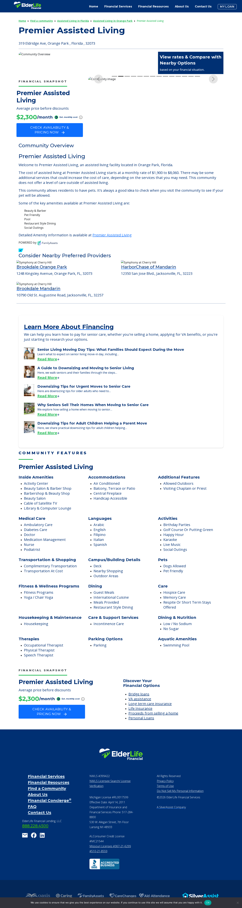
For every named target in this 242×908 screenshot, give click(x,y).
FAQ (32, 816)
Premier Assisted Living (112, 244)
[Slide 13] (191, 144)
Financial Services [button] (118, 6)
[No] (237, 902)
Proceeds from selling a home (153, 722)
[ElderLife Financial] (27, 7)
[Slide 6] (146, 144)
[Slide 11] (178, 144)
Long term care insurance (150, 713)
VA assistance (139, 708)
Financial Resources (48, 791)
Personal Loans (141, 727)
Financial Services (46, 785)
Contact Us (203, 6)
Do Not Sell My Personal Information (180, 800)
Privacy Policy (165, 790)
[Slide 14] (197, 144)
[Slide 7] (152, 144)
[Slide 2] (120, 144)
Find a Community (47, 797)
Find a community (41, 21)
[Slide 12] (184, 144)
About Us (182, 6)
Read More (47, 368)
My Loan (227, 6)
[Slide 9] (165, 144)
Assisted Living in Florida (73, 21)
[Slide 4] (133, 144)
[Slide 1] (114, 144)
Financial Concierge (49, 810)
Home (93, 6)
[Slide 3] (127, 144)
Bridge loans (138, 703)
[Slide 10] (172, 144)
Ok (208, 902)
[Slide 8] (159, 144)
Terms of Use (165, 795)
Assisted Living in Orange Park (113, 21)
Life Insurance (140, 717)
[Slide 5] (140, 144)
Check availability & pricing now (49, 130)
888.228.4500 (35, 835)
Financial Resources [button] (153, 6)
